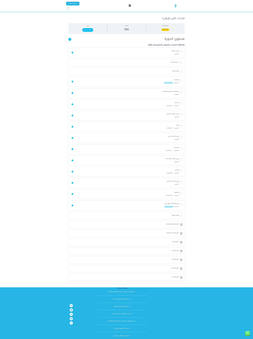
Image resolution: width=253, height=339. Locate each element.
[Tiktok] (71, 323)
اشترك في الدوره (87, 29)
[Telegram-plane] (71, 305)
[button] (72, 3)
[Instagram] (71, 314)
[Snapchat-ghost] (71, 310)
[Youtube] (71, 318)
